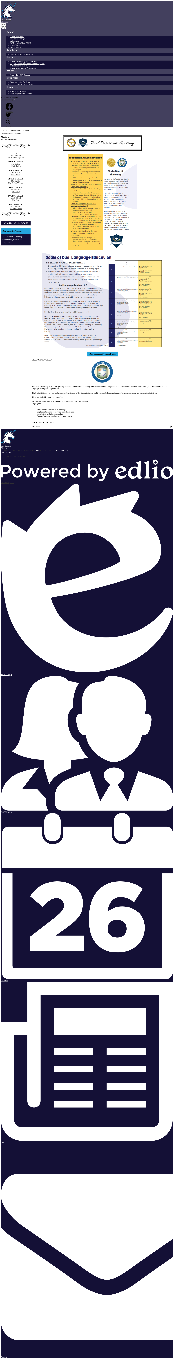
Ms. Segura (15, 164)
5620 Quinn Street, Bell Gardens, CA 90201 (17, 450)
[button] (11, 33)
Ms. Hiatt (15, 200)
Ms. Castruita (16, 155)
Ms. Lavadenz (15, 207)
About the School (17, 37)
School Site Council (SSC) (20, 66)
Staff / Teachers (16, 45)
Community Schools (18, 91)
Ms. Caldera (15, 175)
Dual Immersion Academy (20, 82)
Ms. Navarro (15, 189)
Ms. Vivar (16, 192)
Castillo (17, 181)
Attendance (14, 41)
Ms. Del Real (16, 198)
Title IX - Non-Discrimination (17, 456)
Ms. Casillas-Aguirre (16, 157)
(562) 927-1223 (46, 450)
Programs (4, 130)
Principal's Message (17, 39)
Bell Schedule (15, 47)
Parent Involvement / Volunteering (23, 68)
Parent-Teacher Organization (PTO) (23, 62)
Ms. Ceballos (16, 166)
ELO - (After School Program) (21, 84)
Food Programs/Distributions (21, 94)
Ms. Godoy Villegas (15, 183)
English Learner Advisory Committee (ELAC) (27, 64)
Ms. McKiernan (16, 209)
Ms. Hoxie (16, 172)
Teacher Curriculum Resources (21, 54)
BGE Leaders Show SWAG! (21, 43)
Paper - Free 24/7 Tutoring (20, 75)
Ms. (12, 181)
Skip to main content (8, 2)
